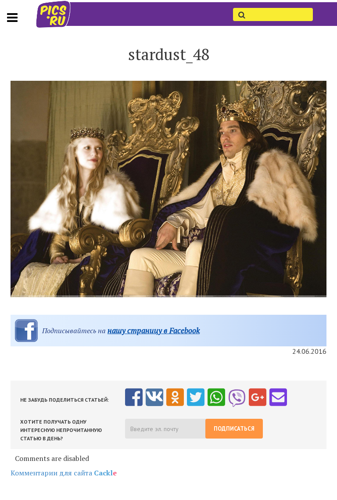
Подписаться (234, 428)
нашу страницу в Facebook (154, 330)
